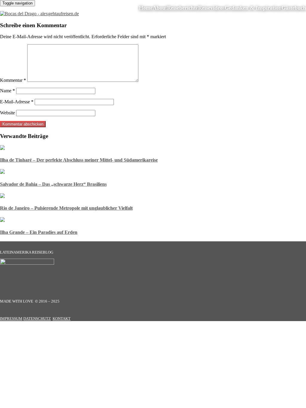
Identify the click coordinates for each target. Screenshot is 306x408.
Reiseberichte (182, 8)
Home (146, 8)
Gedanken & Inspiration (253, 8)
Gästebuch (293, 8)
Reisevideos (211, 8)
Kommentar (13, 80)
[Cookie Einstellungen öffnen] (45, 368)
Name (7, 90)
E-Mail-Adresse (16, 101)
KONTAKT (62, 318)
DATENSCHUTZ (37, 318)
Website (7, 112)
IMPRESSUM (11, 318)
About (160, 8)
